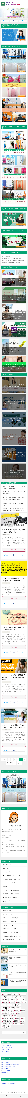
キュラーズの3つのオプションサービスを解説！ (14, 402)
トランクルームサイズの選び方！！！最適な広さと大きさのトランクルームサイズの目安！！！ (13, 351)
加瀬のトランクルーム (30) (9, 928)
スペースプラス (6, 534)
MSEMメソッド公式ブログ (8, 1083)
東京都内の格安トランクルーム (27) (13, 936)
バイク (5, 999)
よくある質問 (7, 994)
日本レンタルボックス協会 (8, 1066)
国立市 (25, 1002)
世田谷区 (13, 999)
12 (7, 763)
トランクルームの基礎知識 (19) (10, 918)
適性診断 (5, 886)
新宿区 (12, 1007)
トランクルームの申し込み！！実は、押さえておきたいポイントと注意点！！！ (13, 368)
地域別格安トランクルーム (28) (10, 932)
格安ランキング (7, 868)
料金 (5, 1008)
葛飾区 (10, 1023)
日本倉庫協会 (5, 1062)
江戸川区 (5, 1013)
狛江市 (23, 1018)
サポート (7, 997)
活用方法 (6, 1016)
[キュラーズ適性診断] (14, 142)
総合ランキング (7, 864)
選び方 (6, 1026)
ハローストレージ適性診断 (11, 897)
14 (14, 763)
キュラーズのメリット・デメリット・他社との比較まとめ (14, 385)
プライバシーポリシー (7, 1047)
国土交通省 (5, 1068)
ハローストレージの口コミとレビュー (14, 883)
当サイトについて (6, 1045)
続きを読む (14, 549)
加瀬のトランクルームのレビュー (13, 879)
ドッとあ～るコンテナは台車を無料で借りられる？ (14, 437)
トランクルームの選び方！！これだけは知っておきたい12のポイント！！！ (13, 333)
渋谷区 (15, 1015)
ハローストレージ (6, 681)
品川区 (18, 1002)
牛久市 (17, 1018)
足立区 (22, 1023)
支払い (17, 1005)
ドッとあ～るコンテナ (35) (9, 921)
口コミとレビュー (7, 872)
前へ (5, 759)
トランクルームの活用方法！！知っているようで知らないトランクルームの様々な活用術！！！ (13, 281)
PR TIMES (4, 1072)
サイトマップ (6, 901)
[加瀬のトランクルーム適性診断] (14, 167)
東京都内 (7, 1010)
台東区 (12, 1002)
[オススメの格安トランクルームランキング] (14, 241)
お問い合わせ (5, 1049)
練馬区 (22, 1021)
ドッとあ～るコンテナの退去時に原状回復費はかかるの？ (14, 471)
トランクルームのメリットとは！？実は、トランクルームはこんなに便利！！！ (13, 299)
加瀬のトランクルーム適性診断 (12, 893)
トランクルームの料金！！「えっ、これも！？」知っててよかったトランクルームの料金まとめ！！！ (13, 316)
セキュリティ (18, 997)
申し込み (7, 1021)
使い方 (21, 1000)
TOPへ (21, 1096)
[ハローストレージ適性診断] (14, 192)
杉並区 (18, 1007)
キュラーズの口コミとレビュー (12, 875)
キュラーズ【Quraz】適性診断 (12, 890)
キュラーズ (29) (7, 910)
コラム (23, 994)
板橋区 (16, 1010)
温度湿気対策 (8, 1018)
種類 (16, 1021)
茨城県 (4, 1023)
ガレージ (15, 994)
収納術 (5, 1002)
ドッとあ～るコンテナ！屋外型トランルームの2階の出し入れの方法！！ (14, 454)
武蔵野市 (23, 1010)
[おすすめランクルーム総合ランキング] (14, 219)
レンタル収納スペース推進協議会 (10, 1064)
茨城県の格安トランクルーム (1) (12, 939)
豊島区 (16, 1023)
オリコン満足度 (6, 1070)
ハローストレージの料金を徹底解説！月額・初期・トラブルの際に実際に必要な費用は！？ (13, 677)
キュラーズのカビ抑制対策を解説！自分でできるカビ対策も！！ (14, 419)
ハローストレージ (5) (8, 925)
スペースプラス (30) (8, 914)
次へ (19, 763)
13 (11, 763)
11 (24, 759)
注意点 (19, 1013)
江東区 (12, 1013)
